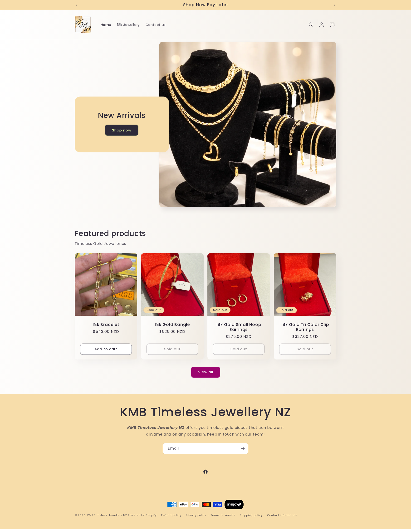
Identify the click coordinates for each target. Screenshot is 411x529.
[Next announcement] (334, 4)
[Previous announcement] (76, 4)
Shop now (121, 129)
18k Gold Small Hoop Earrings (238, 327)
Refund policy (171, 515)
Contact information (282, 515)
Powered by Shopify (142, 515)
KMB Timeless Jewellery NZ (107, 515)
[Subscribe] (243, 448)
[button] (311, 24)
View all (205, 371)
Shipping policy (251, 515)
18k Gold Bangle (172, 324)
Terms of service (222, 515)
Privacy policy (196, 515)
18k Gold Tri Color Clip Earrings (305, 327)
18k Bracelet (106, 324)
